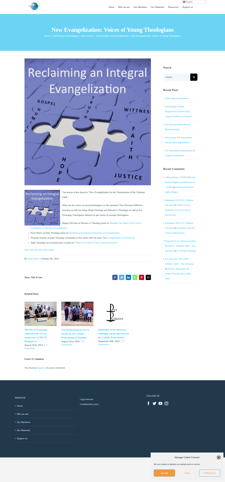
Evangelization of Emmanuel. (121, 238)
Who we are (22, 414)
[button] (218, 457)
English (189, 2)
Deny (187, 473)
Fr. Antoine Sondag (186, 251)
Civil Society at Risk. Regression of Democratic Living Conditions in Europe (178, 111)
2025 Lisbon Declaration (177, 98)
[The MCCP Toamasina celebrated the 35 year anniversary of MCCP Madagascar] (40, 303)
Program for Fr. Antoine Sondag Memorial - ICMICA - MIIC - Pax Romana (180, 246)
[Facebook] (148, 403)
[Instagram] (166, 403)
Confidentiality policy (89, 404)
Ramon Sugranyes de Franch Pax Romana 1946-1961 (178, 274)
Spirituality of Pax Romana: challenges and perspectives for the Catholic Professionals (113, 333)
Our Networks (23, 430)
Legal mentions (86, 399)
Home (20, 406)
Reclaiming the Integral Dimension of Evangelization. (94, 233)
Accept (164, 473)
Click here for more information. (39, 250)
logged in (41, 368)
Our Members (23, 422)
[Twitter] (154, 403)
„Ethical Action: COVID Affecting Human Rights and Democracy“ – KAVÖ (180, 182)
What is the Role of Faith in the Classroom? (97, 242)
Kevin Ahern (33, 258)
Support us (22, 438)
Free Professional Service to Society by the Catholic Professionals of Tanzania (75, 334)
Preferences (210, 473)
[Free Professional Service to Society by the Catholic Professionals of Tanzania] (77, 303)
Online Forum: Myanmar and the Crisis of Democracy (178, 210)
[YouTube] (160, 403)
